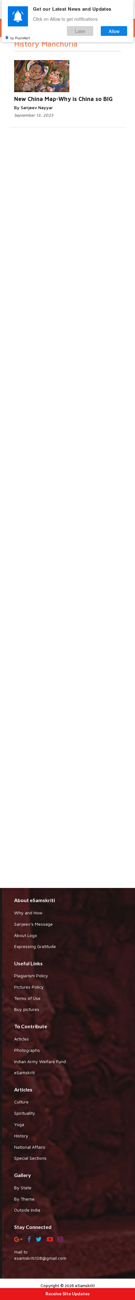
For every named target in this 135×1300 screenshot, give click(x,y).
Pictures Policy (29, 987)
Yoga (19, 1124)
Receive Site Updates (68, 1293)
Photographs (27, 1050)
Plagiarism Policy (31, 975)
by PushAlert (20, 37)
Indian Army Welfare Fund (40, 1061)
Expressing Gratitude (35, 946)
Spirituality (24, 1113)
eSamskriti (24, 1072)
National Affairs (29, 1147)
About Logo (25, 935)
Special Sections (30, 1158)
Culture (21, 1101)
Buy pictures (26, 1009)
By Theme (24, 1199)
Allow (114, 31)
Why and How (28, 912)
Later (80, 31)
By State (22, 1187)
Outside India (27, 1210)
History (21, 1135)
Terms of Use (27, 998)
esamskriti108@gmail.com (40, 1258)
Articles (21, 1038)
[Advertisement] (67, 626)
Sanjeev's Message (33, 924)
